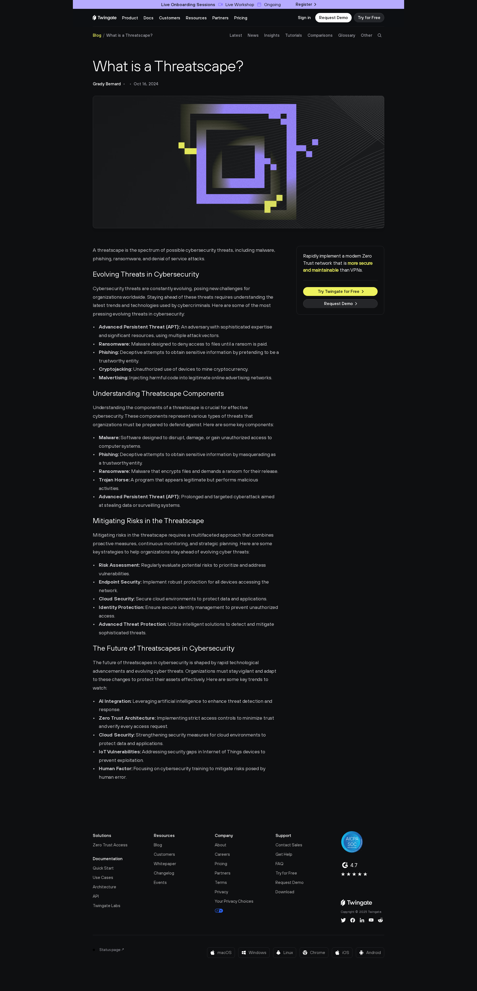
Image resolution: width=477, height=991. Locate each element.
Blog (97, 35)
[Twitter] (343, 920)
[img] (104, 17)
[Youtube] (371, 920)
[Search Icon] (379, 35)
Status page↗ (111, 949)
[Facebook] (352, 920)
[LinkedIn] (362, 920)
